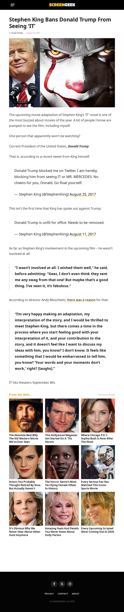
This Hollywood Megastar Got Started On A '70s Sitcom (61, 438)
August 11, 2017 (83, 234)
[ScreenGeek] (62, 5)
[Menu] (13, 5)
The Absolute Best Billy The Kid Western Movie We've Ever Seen (23, 438)
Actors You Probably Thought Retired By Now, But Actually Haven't (25, 485)
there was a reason (81, 300)
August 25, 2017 (83, 194)
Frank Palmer (17, 33)
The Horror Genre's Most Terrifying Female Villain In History (60, 485)
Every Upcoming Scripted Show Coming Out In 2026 (97, 530)
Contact (63, 594)
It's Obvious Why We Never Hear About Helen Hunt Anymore (24, 532)
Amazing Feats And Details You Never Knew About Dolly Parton (62, 532)
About (75, 594)
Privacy (49, 594)
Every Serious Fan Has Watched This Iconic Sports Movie (95, 485)
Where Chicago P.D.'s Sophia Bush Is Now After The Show (97, 438)
